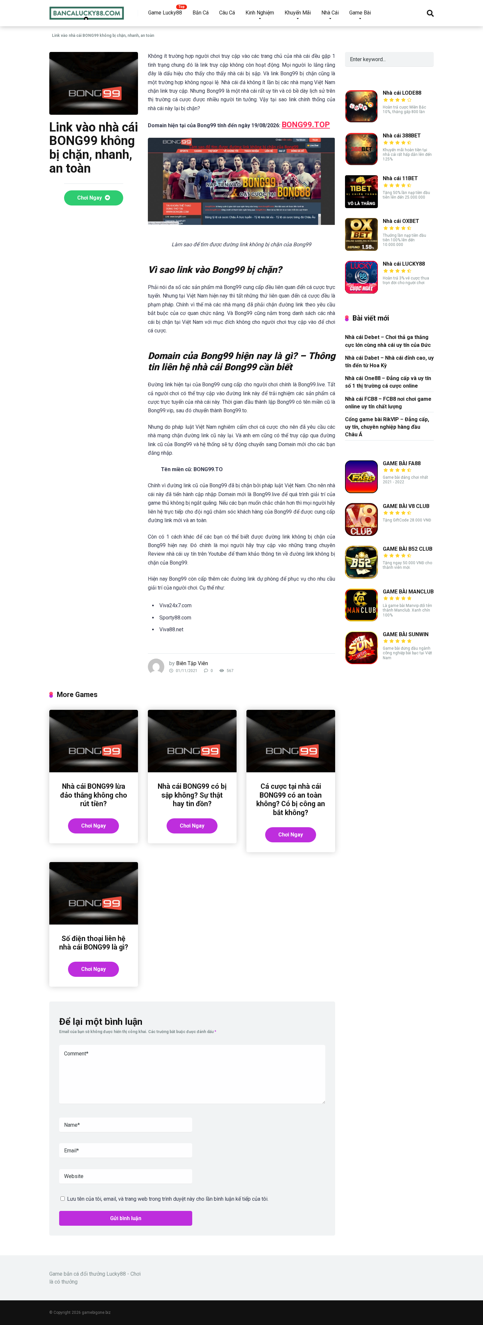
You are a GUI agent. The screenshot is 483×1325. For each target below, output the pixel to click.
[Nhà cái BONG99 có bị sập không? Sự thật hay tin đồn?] (192, 770)
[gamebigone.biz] (86, 11)
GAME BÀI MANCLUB (408, 592)
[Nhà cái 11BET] (361, 206)
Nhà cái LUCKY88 (404, 264)
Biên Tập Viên (192, 663)
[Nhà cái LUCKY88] (361, 292)
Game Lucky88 (165, 13)
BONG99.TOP (306, 124)
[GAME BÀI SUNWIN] (361, 662)
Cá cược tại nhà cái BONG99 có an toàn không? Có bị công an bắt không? (290, 799)
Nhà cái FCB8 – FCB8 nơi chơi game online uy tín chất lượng (388, 403)
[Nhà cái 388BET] (361, 163)
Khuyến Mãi (298, 13)
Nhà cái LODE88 (402, 93)
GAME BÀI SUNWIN (405, 634)
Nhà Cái (330, 13)
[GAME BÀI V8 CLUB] (361, 534)
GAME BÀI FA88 (402, 463)
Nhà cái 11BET (400, 178)
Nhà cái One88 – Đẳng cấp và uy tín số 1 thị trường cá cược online (388, 382)
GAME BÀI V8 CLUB (406, 506)
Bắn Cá (201, 13)
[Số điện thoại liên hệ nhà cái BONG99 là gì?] (93, 923)
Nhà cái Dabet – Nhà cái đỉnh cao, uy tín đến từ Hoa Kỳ (389, 362)
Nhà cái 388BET (402, 135)
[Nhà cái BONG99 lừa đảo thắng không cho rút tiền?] (93, 770)
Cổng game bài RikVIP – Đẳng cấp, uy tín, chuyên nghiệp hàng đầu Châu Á (387, 427)
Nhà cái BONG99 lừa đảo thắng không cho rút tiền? (93, 795)
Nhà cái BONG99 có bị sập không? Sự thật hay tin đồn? (192, 795)
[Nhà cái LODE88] (361, 121)
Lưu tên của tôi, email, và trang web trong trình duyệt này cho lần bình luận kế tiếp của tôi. (167, 1199)
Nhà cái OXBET (401, 221)
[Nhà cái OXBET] (361, 249)
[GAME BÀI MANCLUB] (361, 619)
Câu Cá (227, 13)
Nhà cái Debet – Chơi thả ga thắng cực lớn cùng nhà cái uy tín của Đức (388, 341)
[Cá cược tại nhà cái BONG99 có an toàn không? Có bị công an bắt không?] (290, 770)
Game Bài (360, 13)
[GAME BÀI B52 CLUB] (361, 577)
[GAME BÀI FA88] (361, 491)
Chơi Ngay (90, 198)
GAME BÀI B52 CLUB (407, 549)
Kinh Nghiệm (259, 13)
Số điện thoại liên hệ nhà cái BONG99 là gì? (93, 943)
